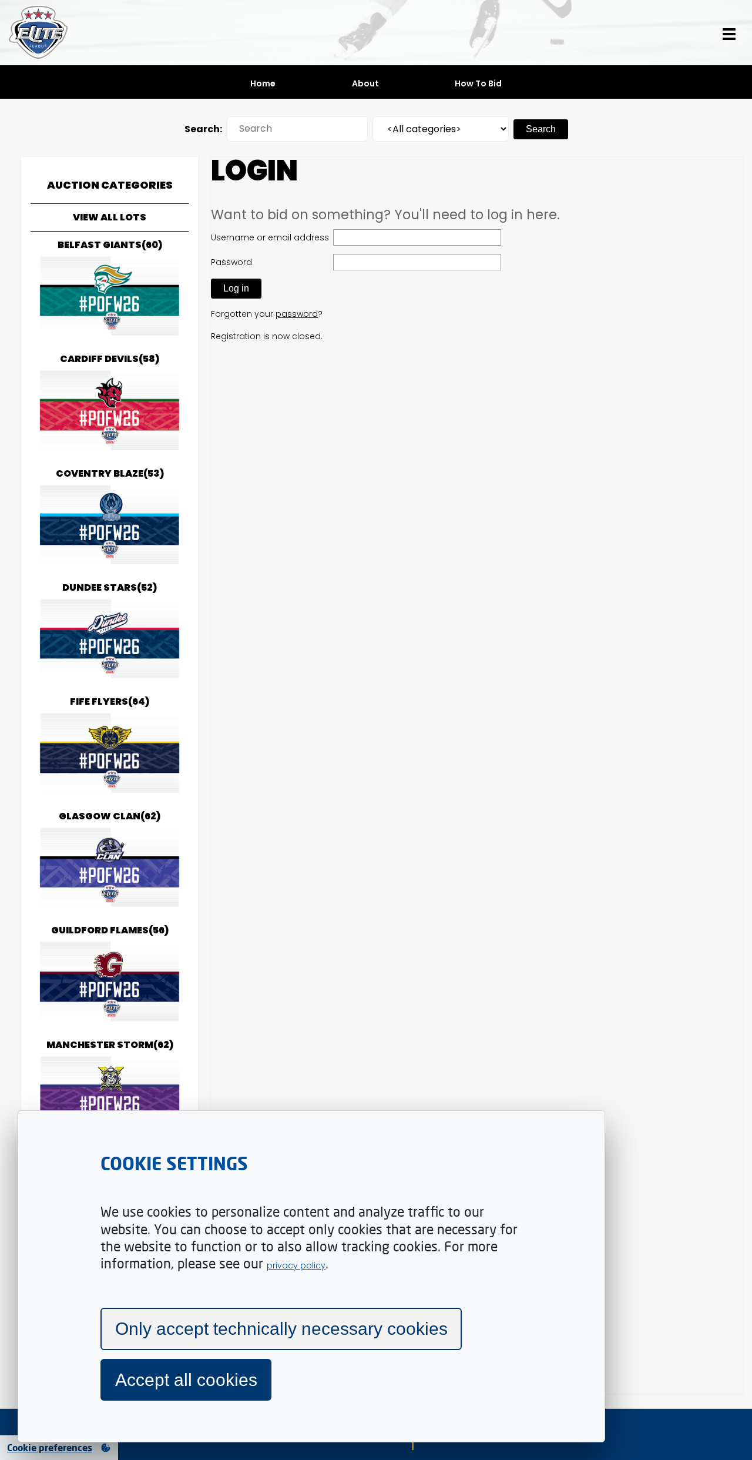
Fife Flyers (109, 701)
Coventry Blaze (110, 473)
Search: (203, 129)
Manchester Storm (109, 1045)
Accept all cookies (186, 1379)
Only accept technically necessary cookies (281, 1328)
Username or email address (270, 237)
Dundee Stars (109, 587)
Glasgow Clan (109, 816)
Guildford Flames (110, 930)
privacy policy (296, 1265)
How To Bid (478, 83)
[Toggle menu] (729, 33)
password (297, 314)
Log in (236, 288)
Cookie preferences (49, 1448)
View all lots (109, 217)
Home (263, 83)
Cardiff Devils (109, 359)
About (365, 83)
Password (231, 262)
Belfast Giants (110, 245)
